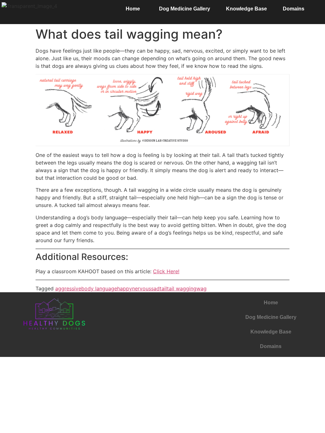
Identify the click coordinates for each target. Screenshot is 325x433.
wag (201, 288)
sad (155, 288)
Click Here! (166, 271)
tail (163, 288)
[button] (134, 9)
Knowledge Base (246, 8)
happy (124, 288)
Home (133, 8)
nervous (141, 288)
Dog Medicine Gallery (184, 8)
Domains (293, 8)
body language (99, 288)
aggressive (68, 288)
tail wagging (181, 288)
